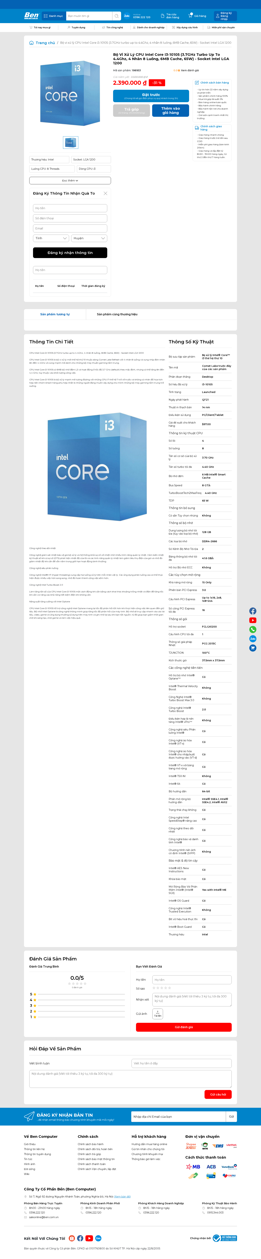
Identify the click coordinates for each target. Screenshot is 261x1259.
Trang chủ (45, 43)
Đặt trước (151, 96)
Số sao (140, 988)
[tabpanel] (130, 325)
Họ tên (141, 979)
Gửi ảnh (141, 1013)
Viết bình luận (39, 1063)
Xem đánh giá (190, 70)
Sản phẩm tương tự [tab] (55, 314)
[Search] (116, 16)
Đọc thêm (69, 180)
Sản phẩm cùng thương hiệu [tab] (117, 314)
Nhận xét (142, 999)
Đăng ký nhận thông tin (70, 253)
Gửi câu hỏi (218, 1094)
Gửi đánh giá (184, 1027)
